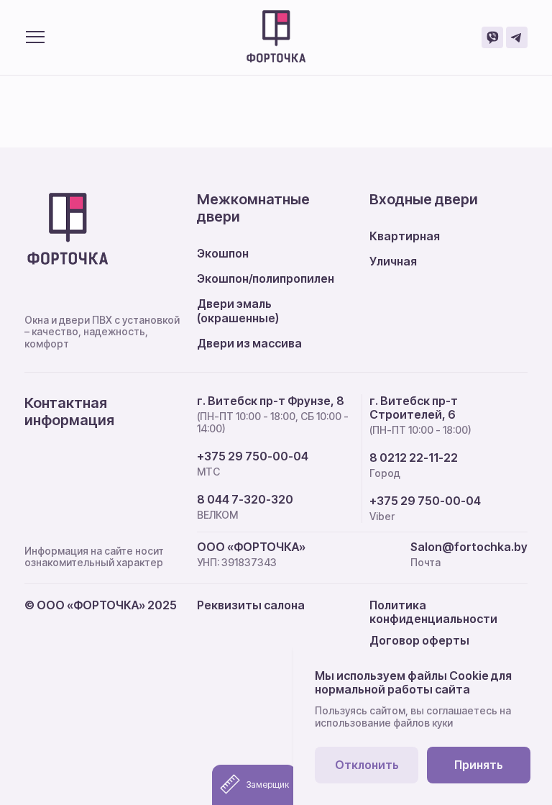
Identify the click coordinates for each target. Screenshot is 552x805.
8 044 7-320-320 (245, 499)
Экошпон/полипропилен (265, 278)
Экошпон (223, 253)
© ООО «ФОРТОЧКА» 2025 (100, 605)
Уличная (393, 261)
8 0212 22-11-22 (413, 458)
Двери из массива (249, 343)
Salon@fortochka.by (469, 547)
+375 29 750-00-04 (252, 456)
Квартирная (404, 236)
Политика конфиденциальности (433, 612)
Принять (478, 765)
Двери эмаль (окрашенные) (238, 310)
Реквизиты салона (251, 605)
